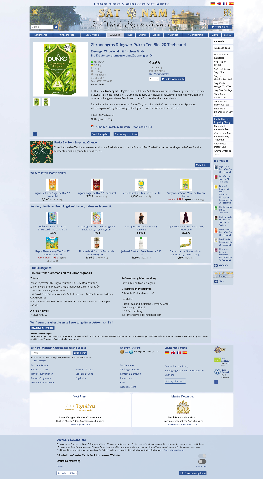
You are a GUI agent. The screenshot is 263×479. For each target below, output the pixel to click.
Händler (164, 3)
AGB (122, 382)
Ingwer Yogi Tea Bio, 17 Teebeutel (97, 193)
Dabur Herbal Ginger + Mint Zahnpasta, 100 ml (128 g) (186, 253)
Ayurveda (115, 34)
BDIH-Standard (225, 376)
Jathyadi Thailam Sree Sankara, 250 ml (141, 253)
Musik (130, 34)
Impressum (126, 378)
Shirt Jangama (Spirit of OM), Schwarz (141, 228)
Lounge (223, 276)
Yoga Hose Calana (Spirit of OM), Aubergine (185, 228)
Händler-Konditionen (42, 373)
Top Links (81, 378)
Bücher (142, 34)
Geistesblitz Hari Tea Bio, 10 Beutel (141, 193)
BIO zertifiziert (225, 359)
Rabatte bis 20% (39, 369)
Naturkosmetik (195, 34)
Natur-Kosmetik (225, 371)
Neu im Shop (41, 34)
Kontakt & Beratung (130, 373)
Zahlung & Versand (136, 3)
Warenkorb (221, 26)
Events (215, 34)
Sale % (227, 34)
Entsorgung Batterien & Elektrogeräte (184, 370)
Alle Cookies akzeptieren (193, 473)
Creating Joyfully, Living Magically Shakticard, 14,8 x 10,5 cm (96, 228)
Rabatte (116, 3)
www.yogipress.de (80, 424)
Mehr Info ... (202, 165)
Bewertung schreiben (125, 134)
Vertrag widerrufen (175, 381)
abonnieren (80, 352)
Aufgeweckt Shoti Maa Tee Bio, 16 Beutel (186, 194)
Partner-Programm (41, 378)
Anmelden (102, 3)
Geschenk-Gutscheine (42, 382)
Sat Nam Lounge (84, 373)
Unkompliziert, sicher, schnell (146, 351)
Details (60, 466)
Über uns (169, 374)
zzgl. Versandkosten (159, 73)
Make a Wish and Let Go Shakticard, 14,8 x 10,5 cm (52, 228)
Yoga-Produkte (93, 34)
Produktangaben (100, 134)
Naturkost (173, 34)
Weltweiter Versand (130, 347)
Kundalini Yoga (66, 34)
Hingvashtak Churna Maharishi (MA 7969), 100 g (96, 253)
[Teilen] (35, 134)
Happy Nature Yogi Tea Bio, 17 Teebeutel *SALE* (52, 253)
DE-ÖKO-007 (225, 364)
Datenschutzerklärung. (174, 450)
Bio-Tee (156, 34)
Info (153, 3)
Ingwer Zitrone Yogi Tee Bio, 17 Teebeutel (52, 194)
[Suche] (56, 27)
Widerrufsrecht (128, 386)
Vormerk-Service (84, 369)
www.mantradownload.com (183, 424)
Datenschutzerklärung (176, 366)
